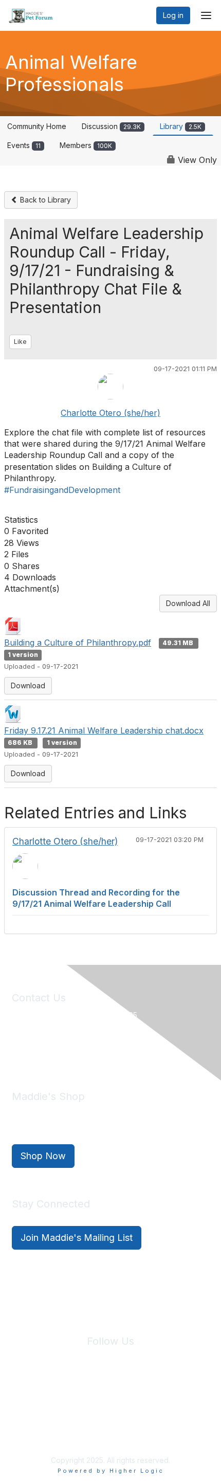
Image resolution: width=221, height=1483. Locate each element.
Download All (188, 603)
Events (24, 145)
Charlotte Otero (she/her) (110, 413)
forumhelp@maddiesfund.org (84, 1050)
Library (180, 126)
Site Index (30, 1402)
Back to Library (44, 199)
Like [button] (20, 341)
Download (28, 685)
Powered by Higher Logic (111, 1470)
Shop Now (43, 1155)
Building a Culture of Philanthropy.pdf (77, 642)
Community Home (36, 126)
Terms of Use (132, 1402)
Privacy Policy (79, 1402)
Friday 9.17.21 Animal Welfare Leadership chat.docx (104, 730)
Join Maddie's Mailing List (77, 1237)
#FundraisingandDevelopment (62, 490)
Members (86, 145)
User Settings (186, 1402)
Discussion (111, 126)
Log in (173, 15)
